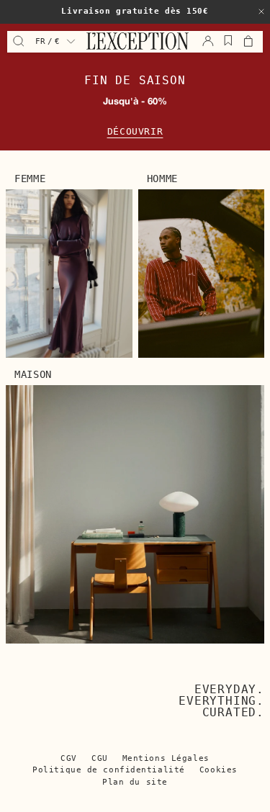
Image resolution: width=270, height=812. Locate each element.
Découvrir (135, 131)
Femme (30, 178)
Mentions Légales (166, 758)
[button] (261, 11)
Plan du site (135, 782)
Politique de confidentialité (108, 770)
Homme (163, 178)
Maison (33, 374)
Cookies (218, 770)
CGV (68, 758)
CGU (99, 758)
